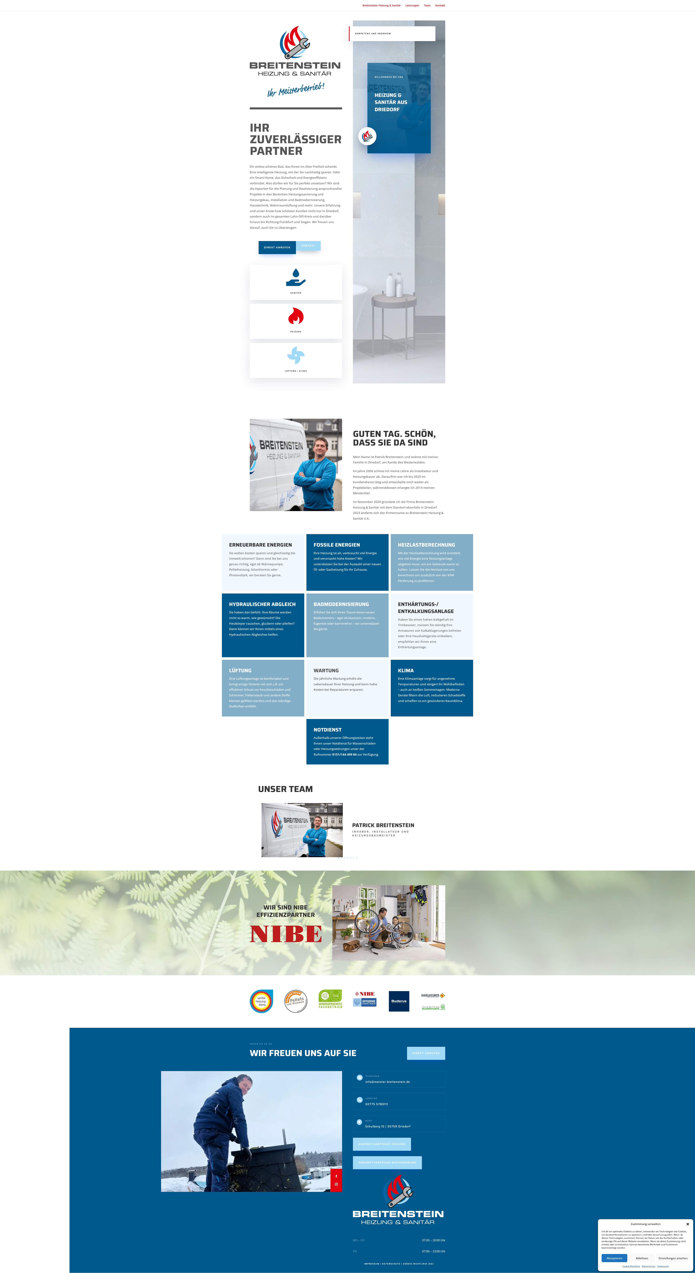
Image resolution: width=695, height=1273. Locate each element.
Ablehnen (642, 1258)
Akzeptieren (614, 1258)
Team (427, 5)
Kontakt (440, 5)
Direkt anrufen (277, 247)
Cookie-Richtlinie (631, 1266)
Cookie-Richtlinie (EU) (418, 1263)
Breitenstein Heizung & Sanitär (382, 5)
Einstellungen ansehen (673, 1258)
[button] (688, 1224)
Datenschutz (648, 1266)
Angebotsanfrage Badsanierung (387, 1162)
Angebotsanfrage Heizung (382, 1144)
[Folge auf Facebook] (336, 1176)
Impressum (663, 1266)
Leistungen (412, 5)
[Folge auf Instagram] (336, 1184)
